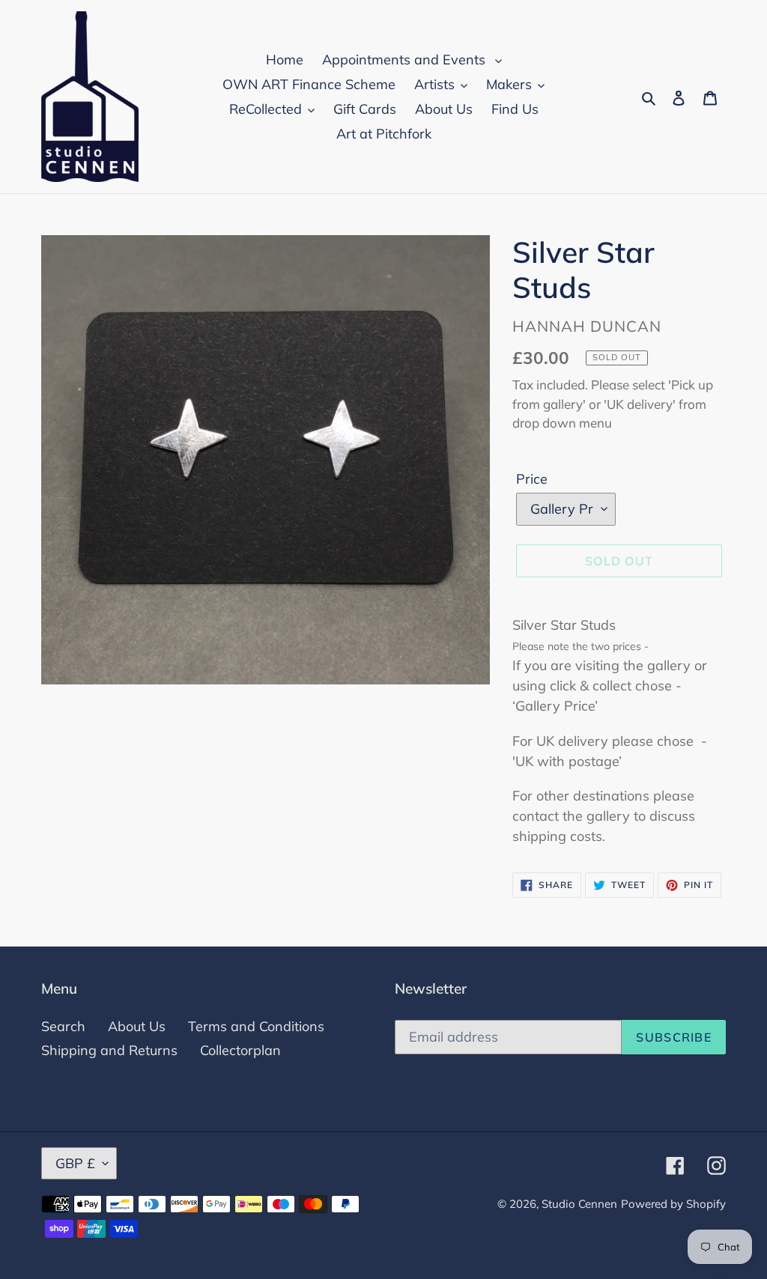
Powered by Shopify (673, 1204)
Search (63, 1026)
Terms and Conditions (256, 1026)
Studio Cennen (579, 1204)
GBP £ (75, 1163)
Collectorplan (240, 1050)
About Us (137, 1026)
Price (532, 478)
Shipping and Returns (109, 1050)
